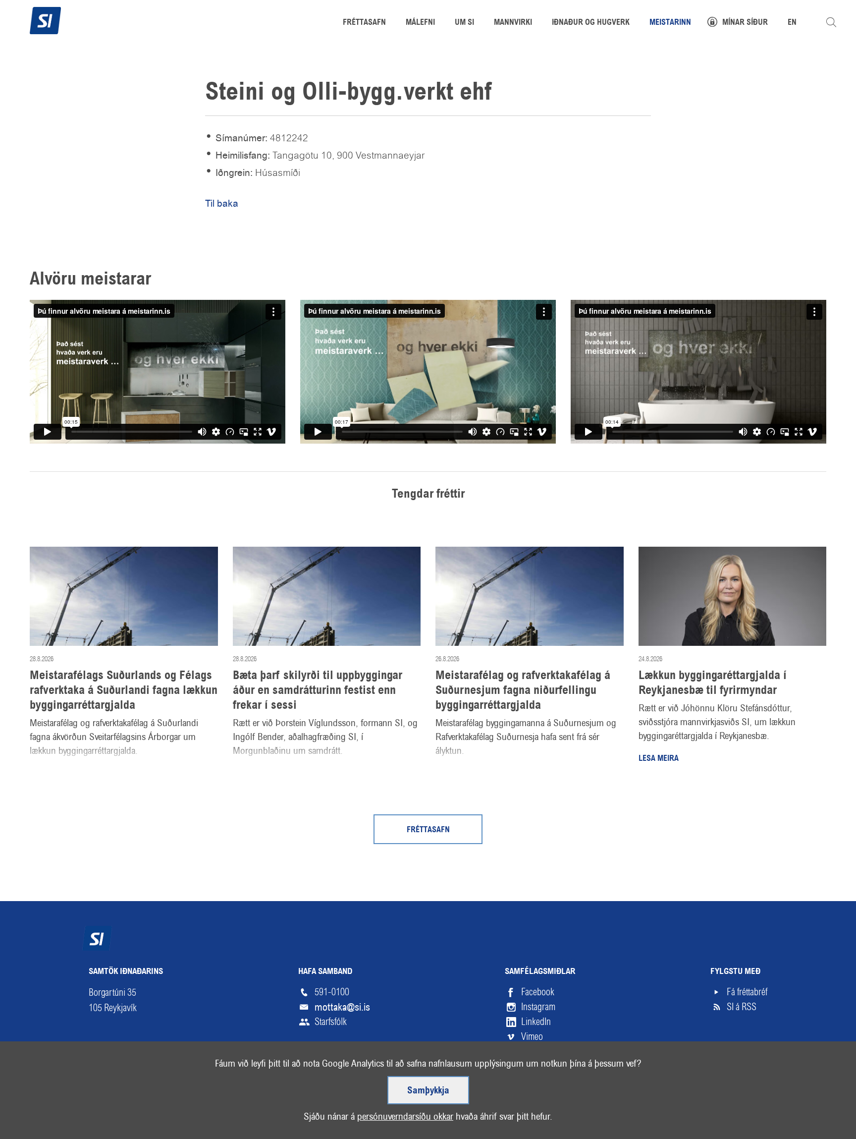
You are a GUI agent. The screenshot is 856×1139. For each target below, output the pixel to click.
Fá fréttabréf (747, 992)
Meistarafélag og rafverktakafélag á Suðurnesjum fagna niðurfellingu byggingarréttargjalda (522, 691)
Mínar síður (745, 23)
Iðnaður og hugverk (591, 23)
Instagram (538, 1007)
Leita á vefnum (831, 22)
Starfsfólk (331, 1021)
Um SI (464, 23)
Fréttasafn (428, 830)
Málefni (420, 23)
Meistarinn (670, 23)
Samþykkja (428, 1091)
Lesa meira (659, 759)
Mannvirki (513, 23)
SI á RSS (741, 1007)
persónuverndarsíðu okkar (405, 1116)
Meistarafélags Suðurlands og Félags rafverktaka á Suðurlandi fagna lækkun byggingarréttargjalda (123, 691)
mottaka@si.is (342, 1007)
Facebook (537, 992)
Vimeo (532, 1036)
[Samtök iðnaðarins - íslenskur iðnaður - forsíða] (45, 19)
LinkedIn (536, 1021)
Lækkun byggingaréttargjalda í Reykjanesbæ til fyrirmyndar (713, 683)
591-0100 (332, 992)
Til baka (221, 203)
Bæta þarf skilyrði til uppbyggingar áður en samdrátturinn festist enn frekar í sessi (317, 691)
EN (792, 23)
